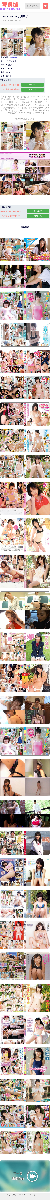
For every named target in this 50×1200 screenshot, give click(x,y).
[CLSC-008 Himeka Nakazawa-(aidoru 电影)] (25, 1012)
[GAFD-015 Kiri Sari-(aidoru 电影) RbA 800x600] (25, 980)
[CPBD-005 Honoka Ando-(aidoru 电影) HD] (25, 261)
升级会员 (32, 89)
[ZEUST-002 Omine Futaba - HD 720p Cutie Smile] (25, 755)
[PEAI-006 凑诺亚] (25, 948)
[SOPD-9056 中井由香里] (25, 692)
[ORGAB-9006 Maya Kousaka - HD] (25, 854)
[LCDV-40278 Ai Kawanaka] (25, 588)
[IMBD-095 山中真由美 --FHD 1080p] (25, 372)
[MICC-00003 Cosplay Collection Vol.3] (25, 796)
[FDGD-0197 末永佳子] (25, 886)
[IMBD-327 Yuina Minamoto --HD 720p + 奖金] (25, 451)
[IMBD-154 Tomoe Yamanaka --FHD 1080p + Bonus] (25, 425)
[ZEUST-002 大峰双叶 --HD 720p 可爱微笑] (25, 319)
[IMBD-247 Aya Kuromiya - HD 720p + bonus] (25, 1101)
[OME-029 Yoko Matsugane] (25, 628)
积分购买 (32, 84)
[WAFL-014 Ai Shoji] (25, 917)
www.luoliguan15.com (34, 1195)
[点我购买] (13, 57)
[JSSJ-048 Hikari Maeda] (25, 827)
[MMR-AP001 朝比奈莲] (25, 660)
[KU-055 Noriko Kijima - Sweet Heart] (25, 723)
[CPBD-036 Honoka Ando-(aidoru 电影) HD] (25, 288)
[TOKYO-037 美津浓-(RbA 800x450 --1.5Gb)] (25, 1075)
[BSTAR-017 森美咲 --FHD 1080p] (25, 346)
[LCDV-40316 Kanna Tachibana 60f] (25, 514)
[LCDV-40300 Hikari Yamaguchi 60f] (25, 551)
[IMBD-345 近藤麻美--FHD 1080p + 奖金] (25, 478)
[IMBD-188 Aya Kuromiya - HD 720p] (25, 1154)
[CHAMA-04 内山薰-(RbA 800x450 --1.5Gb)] (25, 1043)
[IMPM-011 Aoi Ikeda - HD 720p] (25, 1127)
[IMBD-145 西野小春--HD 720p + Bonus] (25, 399)
